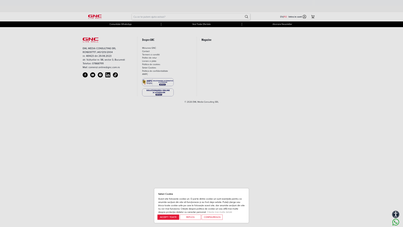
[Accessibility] (396, 214)
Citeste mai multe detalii (219, 212)
